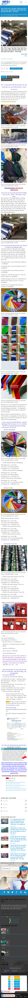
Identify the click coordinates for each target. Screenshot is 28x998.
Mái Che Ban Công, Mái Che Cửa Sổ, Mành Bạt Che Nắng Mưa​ (14, 946)
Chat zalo (7, 991)
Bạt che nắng (5, 811)
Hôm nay (12, 979)
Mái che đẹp (5, 804)
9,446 (17, 986)
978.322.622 (11, 916)
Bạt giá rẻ (5, 807)
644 (17, 979)
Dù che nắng (5, 800)
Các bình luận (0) (6, 79)
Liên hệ (25, 996)
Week (12, 981)
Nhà (2, 14)
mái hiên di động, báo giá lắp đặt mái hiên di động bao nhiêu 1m (14, 956)
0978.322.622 (14, 970)
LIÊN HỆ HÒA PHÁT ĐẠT (15, 968)
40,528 (17, 988)
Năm (12, 986)
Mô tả (3, 76)
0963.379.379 (3, 916)
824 (17, 981)
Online (12, 976)
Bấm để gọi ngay (9, 995)
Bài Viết (21, 996)
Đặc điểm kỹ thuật (13, 76)
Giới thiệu (16, 996)
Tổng (12, 988)
